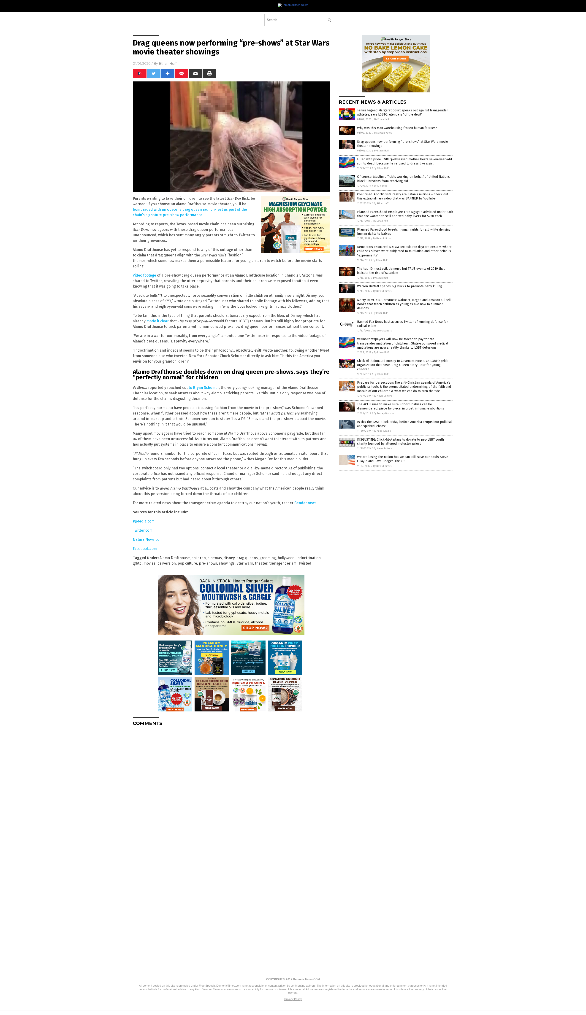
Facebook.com (145, 549)
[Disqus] (231, 787)
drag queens (247, 558)
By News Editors (382, 238)
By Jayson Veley (383, 132)
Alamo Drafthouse (175, 558)
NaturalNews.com (148, 539)
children (199, 558)
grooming (268, 558)
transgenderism (282, 563)
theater (261, 563)
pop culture (187, 563)
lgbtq (137, 563)
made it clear (157, 321)
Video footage (144, 275)
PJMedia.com (144, 521)
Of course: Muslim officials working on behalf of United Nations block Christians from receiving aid (403, 179)
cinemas (215, 558)
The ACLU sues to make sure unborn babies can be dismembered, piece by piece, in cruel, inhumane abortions (400, 406)
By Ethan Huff (381, 119)
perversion (166, 563)
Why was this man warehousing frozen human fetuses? (397, 128)
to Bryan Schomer (204, 387)
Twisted (304, 563)
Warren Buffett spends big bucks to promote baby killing (399, 286)
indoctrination (308, 558)
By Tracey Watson (384, 413)
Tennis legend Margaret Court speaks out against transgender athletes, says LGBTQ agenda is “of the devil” (402, 112)
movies (149, 563)
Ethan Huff (167, 64)
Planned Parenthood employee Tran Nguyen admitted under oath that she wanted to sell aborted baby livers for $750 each (405, 214)
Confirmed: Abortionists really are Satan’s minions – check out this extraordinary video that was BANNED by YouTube (402, 196)
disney (229, 558)
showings (227, 563)
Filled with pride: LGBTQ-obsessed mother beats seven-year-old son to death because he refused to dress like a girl (404, 161)
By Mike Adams (382, 430)
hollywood (286, 558)
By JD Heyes (380, 185)
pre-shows (208, 563)
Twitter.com (142, 530)
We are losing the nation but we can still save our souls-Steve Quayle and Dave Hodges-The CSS (402, 459)
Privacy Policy (293, 999)
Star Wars (244, 563)
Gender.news (305, 503)
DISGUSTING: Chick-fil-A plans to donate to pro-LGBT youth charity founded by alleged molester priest (400, 442)
